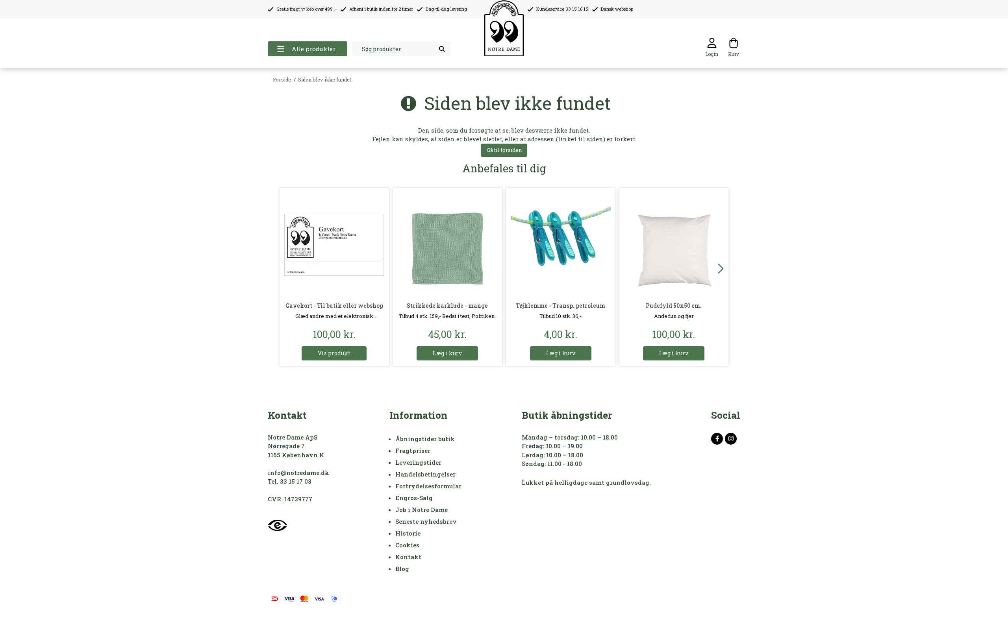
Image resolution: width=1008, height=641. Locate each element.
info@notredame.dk (298, 473)
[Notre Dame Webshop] (504, 28)
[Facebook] (717, 439)
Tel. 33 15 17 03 (289, 481)
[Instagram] (731, 439)
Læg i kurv (447, 353)
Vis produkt (334, 353)
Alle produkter (313, 49)
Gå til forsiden (504, 149)
